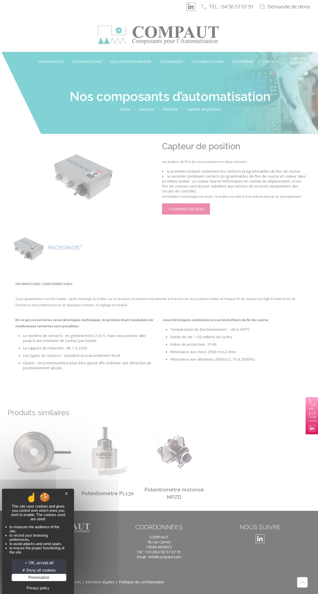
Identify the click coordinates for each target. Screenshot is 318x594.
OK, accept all (40, 563)
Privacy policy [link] (38, 588)
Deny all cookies (40, 570)
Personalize (38, 577)
